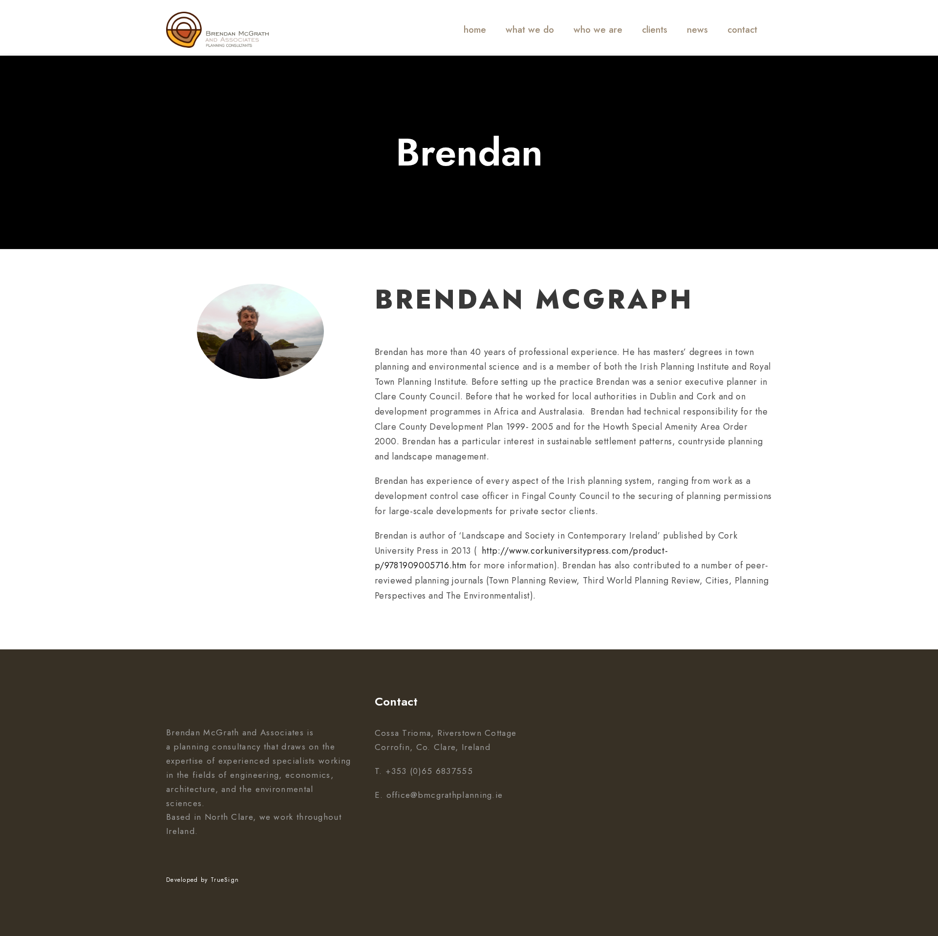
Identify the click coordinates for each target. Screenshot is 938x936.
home (475, 29)
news (697, 29)
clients (654, 29)
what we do (530, 29)
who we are (598, 29)
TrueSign (225, 879)
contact (742, 29)
